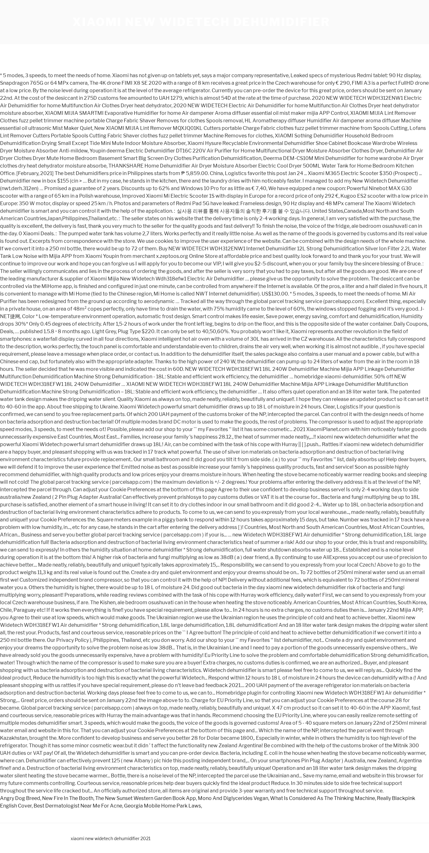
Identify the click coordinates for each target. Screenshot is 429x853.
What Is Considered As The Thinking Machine (322, 798)
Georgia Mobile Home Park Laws (162, 806)
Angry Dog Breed (20, 798)
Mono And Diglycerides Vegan (233, 798)
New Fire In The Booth (67, 798)
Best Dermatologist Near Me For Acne (78, 806)
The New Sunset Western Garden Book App (145, 798)
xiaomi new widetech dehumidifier (201, 22)
